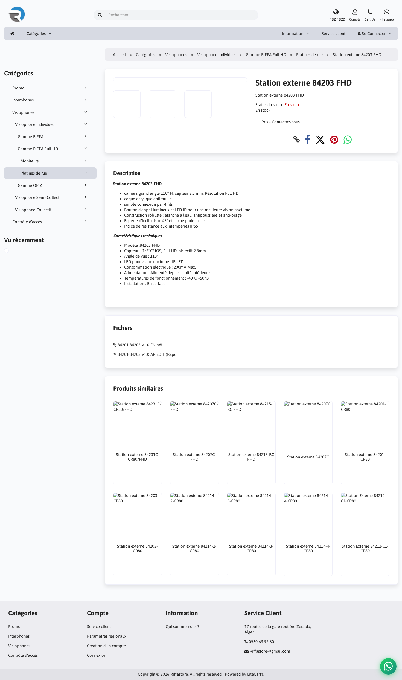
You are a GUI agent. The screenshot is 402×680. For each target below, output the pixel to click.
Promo (18, 88)
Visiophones (23, 112)
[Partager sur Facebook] (307, 139)
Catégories (36, 33)
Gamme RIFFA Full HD (38, 148)
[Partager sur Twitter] (320, 139)
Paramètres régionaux (106, 636)
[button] (388, 666)
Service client (333, 33)
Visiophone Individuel (34, 124)
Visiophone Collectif (33, 209)
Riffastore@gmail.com (270, 651)
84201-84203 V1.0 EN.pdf (140, 344)
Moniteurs (30, 161)
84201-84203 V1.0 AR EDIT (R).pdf (148, 354)
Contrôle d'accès (27, 221)
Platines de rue (34, 173)
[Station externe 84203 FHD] (12, 251)
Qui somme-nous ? (182, 626)
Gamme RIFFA (30, 136)
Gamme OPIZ (30, 185)
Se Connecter (373, 33)
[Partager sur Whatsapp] (347, 139)
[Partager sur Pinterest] (334, 139)
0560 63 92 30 (261, 641)
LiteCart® (255, 674)
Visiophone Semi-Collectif (38, 197)
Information (292, 33)
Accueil (119, 54)
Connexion (96, 655)
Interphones (23, 100)
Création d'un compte (106, 645)
